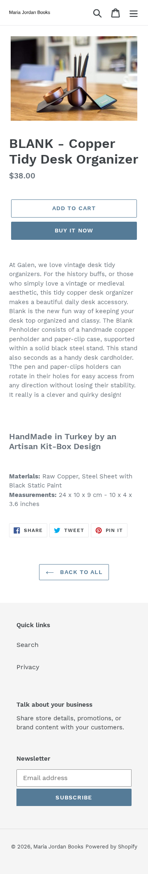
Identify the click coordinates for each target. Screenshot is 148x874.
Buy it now (74, 230)
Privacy (27, 667)
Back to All (80, 572)
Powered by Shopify (111, 847)
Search (27, 645)
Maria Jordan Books (58, 847)
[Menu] (134, 12)
